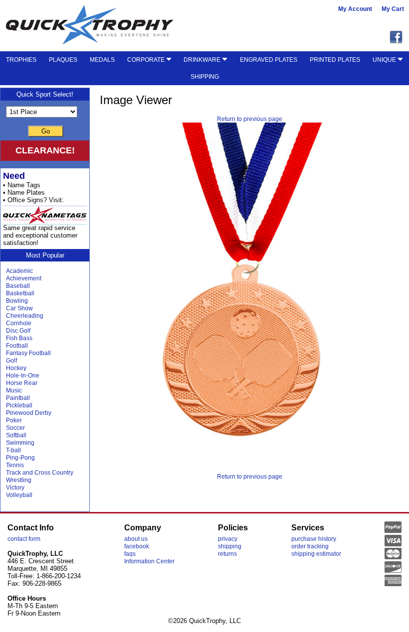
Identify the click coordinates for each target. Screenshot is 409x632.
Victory (15, 487)
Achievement (23, 278)
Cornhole (18, 323)
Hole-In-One (22, 375)
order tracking (310, 546)
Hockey (16, 368)
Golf (11, 360)
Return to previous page (249, 119)
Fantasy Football (28, 353)
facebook (136, 546)
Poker (14, 420)
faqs (130, 553)
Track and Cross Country (39, 472)
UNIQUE (385, 59)
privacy (227, 538)
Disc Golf (18, 330)
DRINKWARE (203, 59)
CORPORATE (146, 59)
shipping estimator (316, 553)
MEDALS (102, 59)
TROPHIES (21, 59)
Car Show (19, 308)
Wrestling (18, 480)
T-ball (13, 450)
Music (14, 390)
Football (17, 345)
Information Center (149, 561)
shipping (229, 546)
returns (227, 553)
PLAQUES (63, 59)
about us (136, 538)
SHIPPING (205, 76)
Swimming (20, 442)
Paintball (18, 397)
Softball (16, 435)
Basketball (20, 293)
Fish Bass (19, 338)
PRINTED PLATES (335, 59)
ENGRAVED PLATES (268, 59)
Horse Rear (21, 382)
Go (45, 131)
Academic (19, 270)
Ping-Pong (20, 457)
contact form (23, 538)
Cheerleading (24, 315)
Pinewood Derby (28, 412)
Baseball (18, 285)
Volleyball (19, 495)
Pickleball (19, 405)
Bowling (17, 300)
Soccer (15, 427)
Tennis (15, 465)
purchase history (313, 538)
